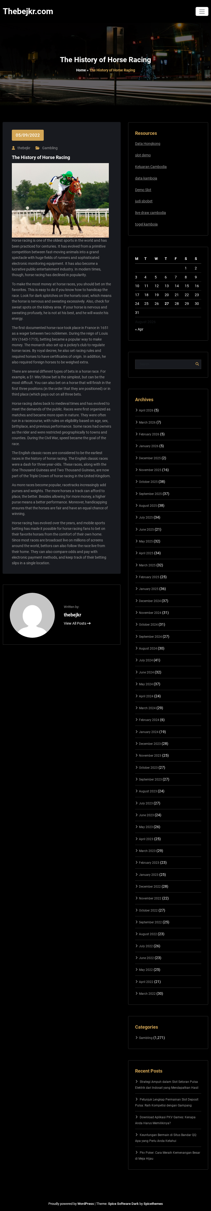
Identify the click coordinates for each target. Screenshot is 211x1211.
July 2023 (146, 803)
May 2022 (146, 970)
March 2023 (147, 851)
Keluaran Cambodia (151, 167)
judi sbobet (144, 201)
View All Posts (75, 623)
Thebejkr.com (28, 11)
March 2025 (147, 565)
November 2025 (150, 470)
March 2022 (147, 994)
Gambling (50, 148)
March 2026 (147, 422)
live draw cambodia (150, 213)
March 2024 (147, 708)
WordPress (85, 1204)
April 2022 (146, 982)
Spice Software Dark (123, 1204)
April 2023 (146, 839)
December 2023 (150, 744)
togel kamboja (146, 224)
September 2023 (150, 779)
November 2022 (150, 898)
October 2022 (148, 910)
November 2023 (150, 755)
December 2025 (150, 458)
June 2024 (146, 672)
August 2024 (148, 648)
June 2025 (146, 529)
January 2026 (149, 446)
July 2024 (146, 660)
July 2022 (146, 946)
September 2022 (150, 922)
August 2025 (148, 506)
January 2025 (149, 589)
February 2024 (149, 720)
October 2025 (148, 482)
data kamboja (146, 178)
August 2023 (148, 791)
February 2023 (149, 863)
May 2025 (146, 541)
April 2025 (146, 553)
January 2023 (149, 875)
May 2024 (146, 684)
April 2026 (146, 410)
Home (81, 70)
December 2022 (150, 886)
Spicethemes (153, 1204)
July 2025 (146, 517)
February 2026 (149, 434)
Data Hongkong (147, 144)
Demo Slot (143, 190)
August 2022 (148, 934)
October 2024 (148, 624)
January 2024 (149, 732)
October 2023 (148, 767)
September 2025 (150, 494)
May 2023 (146, 827)
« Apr (139, 329)
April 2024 (146, 696)
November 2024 (150, 613)
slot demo (143, 155)
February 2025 (149, 577)
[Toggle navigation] (202, 11)
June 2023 (146, 815)
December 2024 (150, 601)
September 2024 (150, 637)
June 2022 (146, 958)
